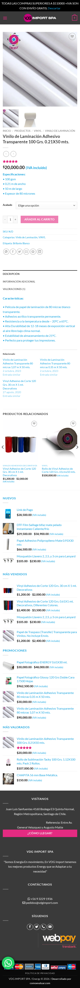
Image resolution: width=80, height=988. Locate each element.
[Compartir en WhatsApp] (6, 252)
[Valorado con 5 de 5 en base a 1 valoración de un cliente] (40, 161)
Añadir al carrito (39, 219)
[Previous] (9, 69)
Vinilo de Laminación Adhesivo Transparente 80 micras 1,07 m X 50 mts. (18, 363)
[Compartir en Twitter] (20, 252)
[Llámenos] (43, 927)
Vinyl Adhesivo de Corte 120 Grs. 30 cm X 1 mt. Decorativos (19, 384)
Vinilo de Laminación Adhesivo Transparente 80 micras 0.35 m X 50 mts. (55, 363)
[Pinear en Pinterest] (33, 252)
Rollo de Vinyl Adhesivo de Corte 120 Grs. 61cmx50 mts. (59, 470)
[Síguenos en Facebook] (30, 927)
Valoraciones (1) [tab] (14, 289)
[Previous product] (13, 154)
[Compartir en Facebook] (13, 252)
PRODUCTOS (22, 130)
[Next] (71, 69)
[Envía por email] (26, 252)
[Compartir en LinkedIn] (40, 252)
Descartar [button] (54, 8)
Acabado (7, 205)
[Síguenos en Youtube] (50, 927)
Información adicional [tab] (19, 281)
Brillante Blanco (21, 243)
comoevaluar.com (40, 983)
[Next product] (6, 154)
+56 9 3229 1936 (41, 898)
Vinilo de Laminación (60, 130)
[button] (5, 18)
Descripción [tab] (11, 273)
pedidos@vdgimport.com (42, 902)
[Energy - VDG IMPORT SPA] (40, 18)
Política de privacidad (40, 973)
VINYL (37, 130)
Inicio (7, 130)
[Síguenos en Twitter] (36, 927)
